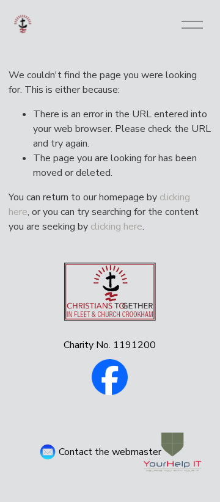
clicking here (116, 226)
